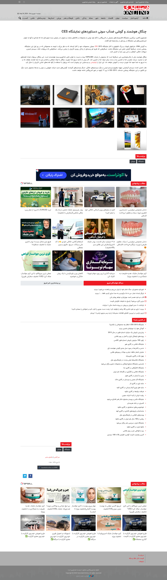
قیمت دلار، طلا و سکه (136, 558)
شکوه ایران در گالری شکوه (135, 427)
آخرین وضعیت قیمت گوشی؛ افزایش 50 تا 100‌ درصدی (125, 435)
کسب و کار (24, 18)
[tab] (115, 283)
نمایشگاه (141, 161)
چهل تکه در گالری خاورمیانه (135, 356)
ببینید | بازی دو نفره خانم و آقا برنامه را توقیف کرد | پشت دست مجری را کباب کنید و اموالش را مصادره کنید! (108, 309)
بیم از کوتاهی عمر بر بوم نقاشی (133, 431)
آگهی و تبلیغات (113, 2)
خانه (144, 18)
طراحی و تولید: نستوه (82, 576)
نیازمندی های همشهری (126, 2)
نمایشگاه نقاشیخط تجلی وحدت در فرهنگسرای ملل (127, 360)
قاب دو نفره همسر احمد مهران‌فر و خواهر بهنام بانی (127, 297)
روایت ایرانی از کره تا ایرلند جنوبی (133, 395)
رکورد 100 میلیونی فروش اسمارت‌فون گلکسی (129, 340)
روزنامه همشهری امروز (142, 2)
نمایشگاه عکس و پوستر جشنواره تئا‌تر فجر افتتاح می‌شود (125, 399)
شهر (96, 18)
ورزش (59, 18)
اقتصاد (110, 18)
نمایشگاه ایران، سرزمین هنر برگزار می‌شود (130, 423)
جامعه (103, 18)
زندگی (84, 18)
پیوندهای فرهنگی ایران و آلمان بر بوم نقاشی (129, 336)
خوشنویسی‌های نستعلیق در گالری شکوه (131, 407)
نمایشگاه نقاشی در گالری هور (134, 344)
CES (96, 46)
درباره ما (141, 555)
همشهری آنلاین (135, 10)
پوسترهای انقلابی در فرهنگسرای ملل (132, 415)
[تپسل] (37, 170)
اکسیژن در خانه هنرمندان (135, 403)
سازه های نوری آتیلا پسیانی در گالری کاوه (130, 387)
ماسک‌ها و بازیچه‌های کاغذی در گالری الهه (130, 411)
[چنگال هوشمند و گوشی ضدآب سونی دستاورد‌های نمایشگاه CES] (132, 95)
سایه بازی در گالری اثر (137, 383)
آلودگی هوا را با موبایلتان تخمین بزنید (131, 328)
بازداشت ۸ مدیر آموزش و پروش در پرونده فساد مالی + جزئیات (123, 305)
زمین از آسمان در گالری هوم (134, 375)
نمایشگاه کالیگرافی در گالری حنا (133, 368)
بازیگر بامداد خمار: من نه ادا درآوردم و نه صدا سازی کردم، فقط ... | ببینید (119, 293)
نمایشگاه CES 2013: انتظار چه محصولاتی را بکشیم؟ (126, 324)
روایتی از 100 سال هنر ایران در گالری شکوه (129, 419)
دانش (78, 18)
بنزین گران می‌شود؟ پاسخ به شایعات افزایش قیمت (127, 301)
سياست (125, 18)
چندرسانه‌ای (41, 18)
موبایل (133, 161)
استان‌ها (51, 18)
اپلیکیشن (93, 62)
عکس (33, 18)
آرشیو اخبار (134, 18)
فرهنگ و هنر (68, 18)
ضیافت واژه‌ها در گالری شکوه (134, 391)
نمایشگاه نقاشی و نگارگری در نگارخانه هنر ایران (128, 372)
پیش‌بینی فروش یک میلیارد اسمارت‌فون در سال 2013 (126, 332)
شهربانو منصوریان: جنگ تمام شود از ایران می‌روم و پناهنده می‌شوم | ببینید (119, 289)
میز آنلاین (57, 457)
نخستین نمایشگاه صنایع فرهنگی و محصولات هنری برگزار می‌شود (122, 364)
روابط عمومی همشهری (88, 2)
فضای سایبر (48, 457)
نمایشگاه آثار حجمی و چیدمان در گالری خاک (129, 379)
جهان (118, 18)
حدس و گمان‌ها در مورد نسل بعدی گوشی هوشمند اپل (126, 348)
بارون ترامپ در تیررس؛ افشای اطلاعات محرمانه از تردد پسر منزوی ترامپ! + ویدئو (117, 313)
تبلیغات (141, 561)
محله (91, 18)
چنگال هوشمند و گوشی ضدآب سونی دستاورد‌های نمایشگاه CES (104, 31)
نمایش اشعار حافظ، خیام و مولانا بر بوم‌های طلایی (127, 352)
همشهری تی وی (102, 2)
